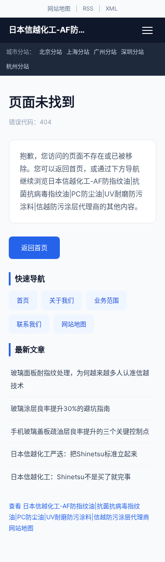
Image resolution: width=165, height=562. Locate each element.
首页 (23, 300)
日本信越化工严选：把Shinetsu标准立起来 (74, 454)
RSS (88, 8)
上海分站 (77, 51)
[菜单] (147, 30)
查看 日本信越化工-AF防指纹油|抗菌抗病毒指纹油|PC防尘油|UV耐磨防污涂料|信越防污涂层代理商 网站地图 (79, 517)
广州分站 (105, 51)
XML (111, 8)
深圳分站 (132, 51)
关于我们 (61, 300)
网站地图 (59, 8)
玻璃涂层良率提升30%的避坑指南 (60, 408)
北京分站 (50, 51)
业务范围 (106, 300)
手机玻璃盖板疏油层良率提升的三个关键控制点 (80, 431)
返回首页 (34, 248)
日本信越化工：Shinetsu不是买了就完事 (71, 477)
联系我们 (29, 324)
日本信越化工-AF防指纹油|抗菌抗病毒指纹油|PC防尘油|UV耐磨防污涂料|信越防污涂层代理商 (49, 29)
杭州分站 (17, 66)
